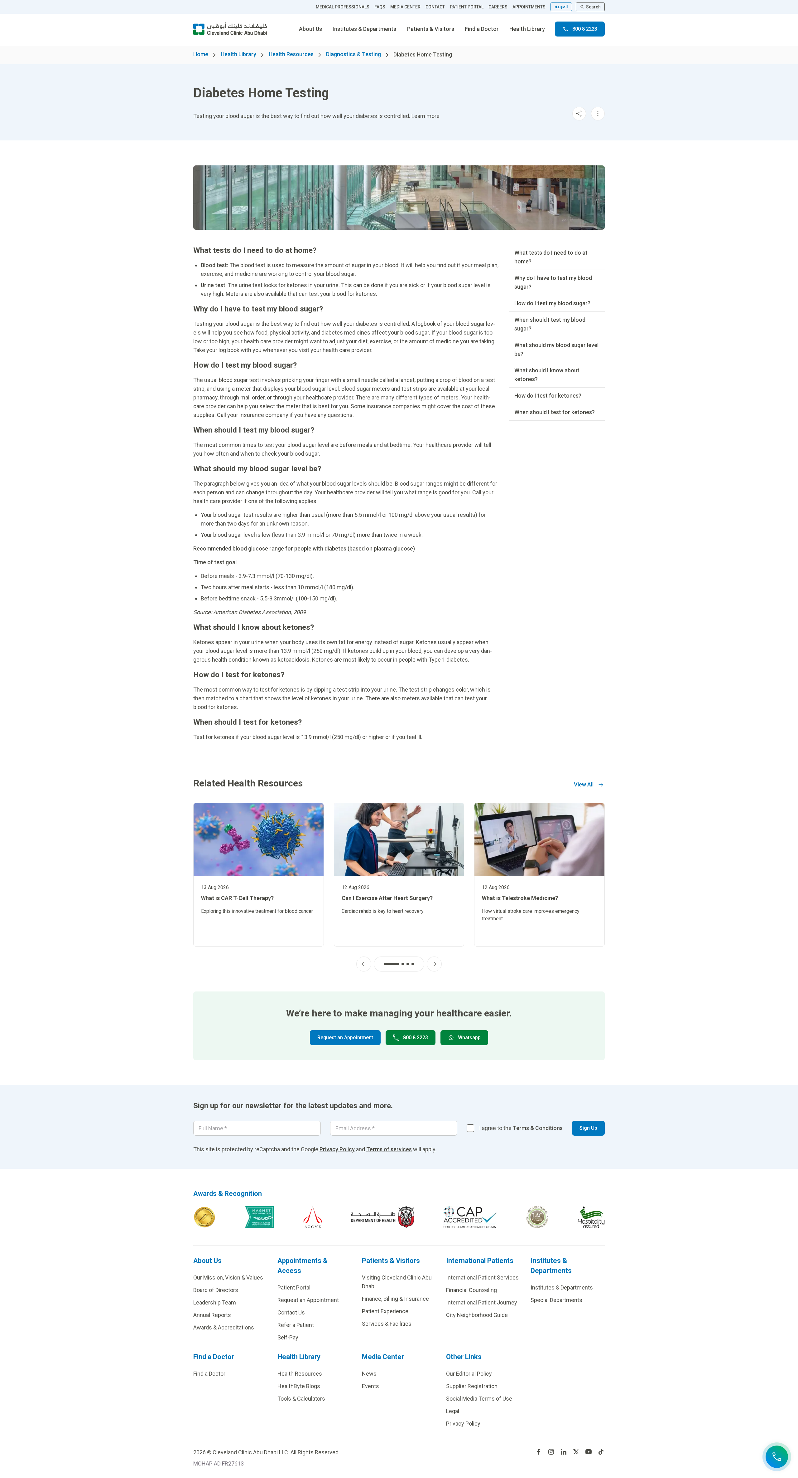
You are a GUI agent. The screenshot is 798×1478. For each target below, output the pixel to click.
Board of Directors (215, 1290)
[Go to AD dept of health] (382, 1217)
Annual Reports (212, 1315)
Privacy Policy (337, 1149)
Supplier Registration (472, 1386)
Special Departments (556, 1300)
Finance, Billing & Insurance (395, 1298)
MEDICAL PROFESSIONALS (342, 6)
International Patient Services (482, 1277)
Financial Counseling (471, 1290)
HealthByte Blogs (298, 1386)
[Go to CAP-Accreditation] (470, 1217)
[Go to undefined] (538, 1452)
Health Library (527, 29)
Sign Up (588, 1128)
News (369, 1373)
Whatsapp (469, 1037)
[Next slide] (434, 964)
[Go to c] (537, 1217)
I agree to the (521, 1128)
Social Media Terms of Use (479, 1398)
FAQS (379, 6)
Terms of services (389, 1149)
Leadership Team (214, 1302)
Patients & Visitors (430, 29)
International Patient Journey (481, 1302)
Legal (452, 1411)
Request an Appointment (345, 1037)
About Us (310, 29)
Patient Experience (385, 1311)
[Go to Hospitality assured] (591, 1217)
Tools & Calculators (301, 1398)
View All (584, 784)
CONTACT (435, 6)
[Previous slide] (363, 964)
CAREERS (497, 6)
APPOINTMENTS (529, 6)
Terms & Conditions (538, 1128)
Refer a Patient (295, 1325)
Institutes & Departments (364, 29)
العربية (561, 6)
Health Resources (291, 54)
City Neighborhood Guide (477, 1315)
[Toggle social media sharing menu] (579, 113)
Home (200, 54)
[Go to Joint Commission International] (204, 1217)
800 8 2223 (584, 29)
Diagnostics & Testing (353, 54)
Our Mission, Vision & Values (228, 1277)
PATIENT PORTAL (466, 6)
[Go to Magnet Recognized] (259, 1217)
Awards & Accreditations (223, 1327)
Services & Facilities (386, 1323)
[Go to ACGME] (312, 1217)
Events (370, 1386)
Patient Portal (293, 1287)
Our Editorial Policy (469, 1373)
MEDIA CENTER (405, 6)
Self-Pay (287, 1337)
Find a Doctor (482, 29)
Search (593, 6)
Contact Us (291, 1312)
